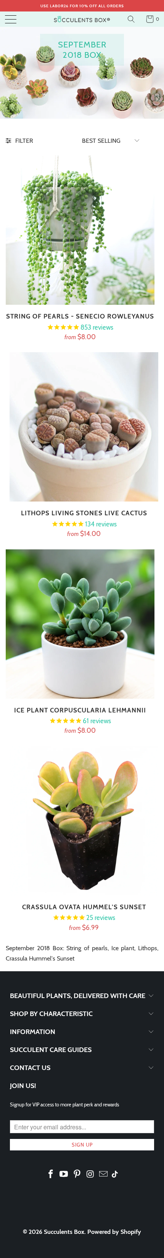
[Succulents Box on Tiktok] (114, 1175)
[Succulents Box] (82, 19)
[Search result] (132, 19)
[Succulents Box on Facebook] (50, 1175)
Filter (24, 140)
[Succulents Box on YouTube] (64, 1175)
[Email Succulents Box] (103, 1175)
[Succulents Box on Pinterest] (77, 1175)
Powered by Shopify (114, 1231)
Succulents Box (64, 1231)
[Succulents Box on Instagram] (90, 1175)
